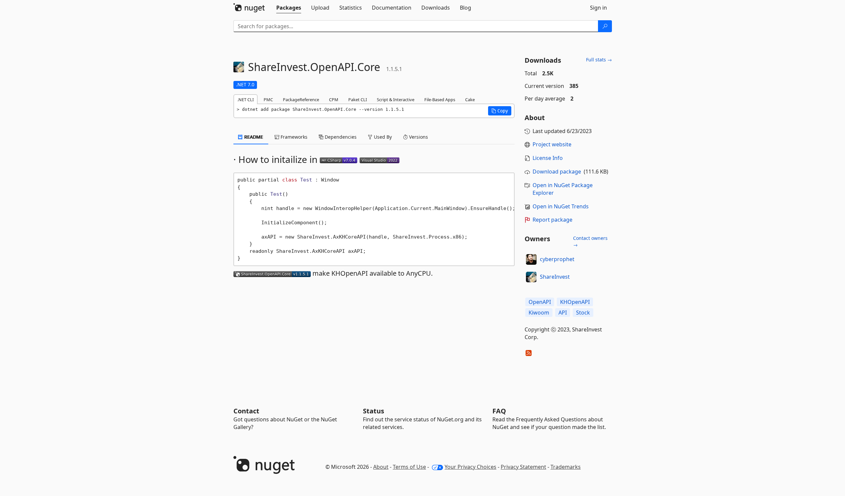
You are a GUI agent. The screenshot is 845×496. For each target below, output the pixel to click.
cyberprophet (557, 259)
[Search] (605, 26)
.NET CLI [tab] (245, 100)
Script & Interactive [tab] (395, 100)
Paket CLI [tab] (357, 100)
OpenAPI (540, 302)
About (380, 466)
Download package (557, 171)
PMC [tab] (268, 100)
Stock (583, 312)
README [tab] (253, 137)
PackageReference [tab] (301, 100)
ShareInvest (555, 276)
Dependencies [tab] (340, 137)
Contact (246, 410)
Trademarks (565, 466)
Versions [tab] (418, 137)
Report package (552, 219)
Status (373, 410)
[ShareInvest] (531, 277)
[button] (499, 110)
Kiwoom (539, 312)
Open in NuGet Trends (561, 206)
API (562, 312)
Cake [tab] (470, 100)
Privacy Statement (523, 466)
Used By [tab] (382, 137)
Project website (552, 144)
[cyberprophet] (531, 259)
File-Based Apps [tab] (439, 100)
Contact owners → (590, 241)
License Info (548, 158)
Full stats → (599, 59)
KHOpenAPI (575, 302)
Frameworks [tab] (293, 137)
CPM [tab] (333, 100)
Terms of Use (409, 466)
